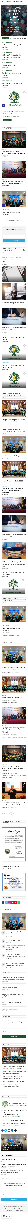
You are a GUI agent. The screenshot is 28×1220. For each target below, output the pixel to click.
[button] (3, 20)
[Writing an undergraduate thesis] (14, 291)
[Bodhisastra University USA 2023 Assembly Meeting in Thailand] (14, 790)
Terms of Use (8, 1208)
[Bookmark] (24, 92)
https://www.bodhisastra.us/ (14, 1116)
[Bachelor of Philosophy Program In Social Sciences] (14, 379)
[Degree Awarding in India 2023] (14, 408)
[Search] (25, 2)
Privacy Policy (17, 1208)
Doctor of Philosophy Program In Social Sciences (13, 113)
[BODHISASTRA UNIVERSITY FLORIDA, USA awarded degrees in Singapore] (14, 139)
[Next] (24, 602)
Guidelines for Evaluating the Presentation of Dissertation (11, 1085)
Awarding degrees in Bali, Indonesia (14, 456)
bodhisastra (7, 116)
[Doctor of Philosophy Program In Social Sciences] (14, 98)
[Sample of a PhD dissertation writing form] (14, 274)
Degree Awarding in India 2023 (14, 419)
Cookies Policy (8, 1210)
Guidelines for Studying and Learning (13, 1081)
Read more (6, 120)
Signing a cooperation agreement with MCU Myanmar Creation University (13, 183)
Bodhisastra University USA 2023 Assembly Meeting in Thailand (13, 804)
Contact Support (19, 1210)
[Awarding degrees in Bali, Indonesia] (14, 199)
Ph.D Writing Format (8, 65)
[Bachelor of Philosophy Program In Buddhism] (14, 351)
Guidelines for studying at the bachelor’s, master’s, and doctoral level (13, 564)
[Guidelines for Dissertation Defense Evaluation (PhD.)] (14, 316)
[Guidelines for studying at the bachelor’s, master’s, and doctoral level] (14, 550)
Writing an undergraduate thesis (13, 302)
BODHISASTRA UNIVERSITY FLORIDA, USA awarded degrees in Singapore (13, 153)
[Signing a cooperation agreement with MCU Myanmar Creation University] (14, 169)
